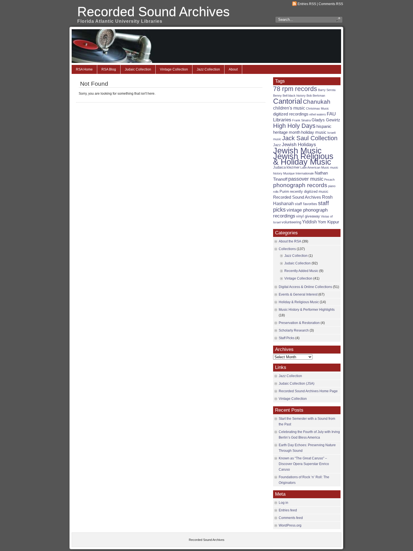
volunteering (291, 222)
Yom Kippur (328, 222)
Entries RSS (307, 4)
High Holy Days (294, 125)
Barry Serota (326, 90)
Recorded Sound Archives (153, 11)
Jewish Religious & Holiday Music (303, 158)
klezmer (293, 167)
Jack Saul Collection (309, 138)
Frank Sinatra (301, 120)
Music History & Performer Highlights (307, 310)
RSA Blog (108, 69)
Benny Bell (280, 95)
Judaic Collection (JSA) (296, 384)
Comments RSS (331, 4)
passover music (305, 179)
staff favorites (306, 204)
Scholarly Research (294, 330)
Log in (283, 503)
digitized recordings (290, 114)
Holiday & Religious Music (299, 302)
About (233, 69)
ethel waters (317, 114)
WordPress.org (290, 525)
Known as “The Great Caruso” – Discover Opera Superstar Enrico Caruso (304, 463)
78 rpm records (295, 88)
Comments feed (291, 518)
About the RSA (290, 241)
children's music (289, 108)
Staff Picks (286, 338)
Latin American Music (314, 167)
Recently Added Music (301, 271)
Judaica (279, 167)
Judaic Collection (138, 69)
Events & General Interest (298, 294)
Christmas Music (317, 108)
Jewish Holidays (299, 144)
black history (297, 95)
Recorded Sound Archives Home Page (308, 391)
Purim (284, 191)
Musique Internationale (298, 173)
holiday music (313, 132)
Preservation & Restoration (299, 323)
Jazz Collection (208, 69)
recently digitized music (309, 191)
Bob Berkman (316, 95)
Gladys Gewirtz (326, 120)
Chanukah (316, 101)
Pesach (329, 179)
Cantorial (287, 101)
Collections (287, 249)
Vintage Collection (174, 69)
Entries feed (288, 510)
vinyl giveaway (308, 216)
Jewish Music (297, 150)
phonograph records (300, 185)
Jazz (277, 145)
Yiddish (309, 221)
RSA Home (84, 69)
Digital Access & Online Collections (305, 287)
